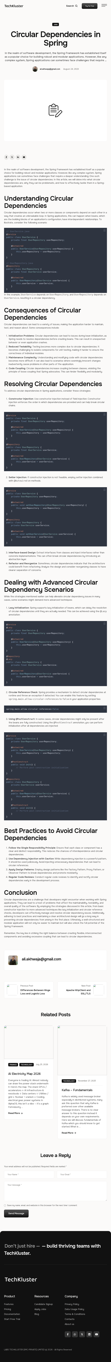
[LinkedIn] (18, 157)
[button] (72, 6)
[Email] (24, 157)
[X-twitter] (82, 1334)
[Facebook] (6, 157)
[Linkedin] (89, 1334)
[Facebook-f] (68, 1334)
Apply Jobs (40, 1309)
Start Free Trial (12, 1319)
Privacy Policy (72, 1304)
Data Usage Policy (74, 1309)
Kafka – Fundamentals (77, 1090)
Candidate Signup (43, 1304)
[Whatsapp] (75, 1334)
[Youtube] (96, 1334)
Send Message (16, 1213)
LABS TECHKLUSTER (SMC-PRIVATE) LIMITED (24, 1349)
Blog (36, 1314)
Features (9, 1304)
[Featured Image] (28, 1042)
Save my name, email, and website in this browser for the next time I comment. (42, 1205)
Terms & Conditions (75, 1314)
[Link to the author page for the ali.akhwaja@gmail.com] (35, 69)
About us (69, 1324)
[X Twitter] (12, 157)
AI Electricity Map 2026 (24, 1074)
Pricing (7, 1309)
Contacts (69, 1319)
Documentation (12, 1314)
